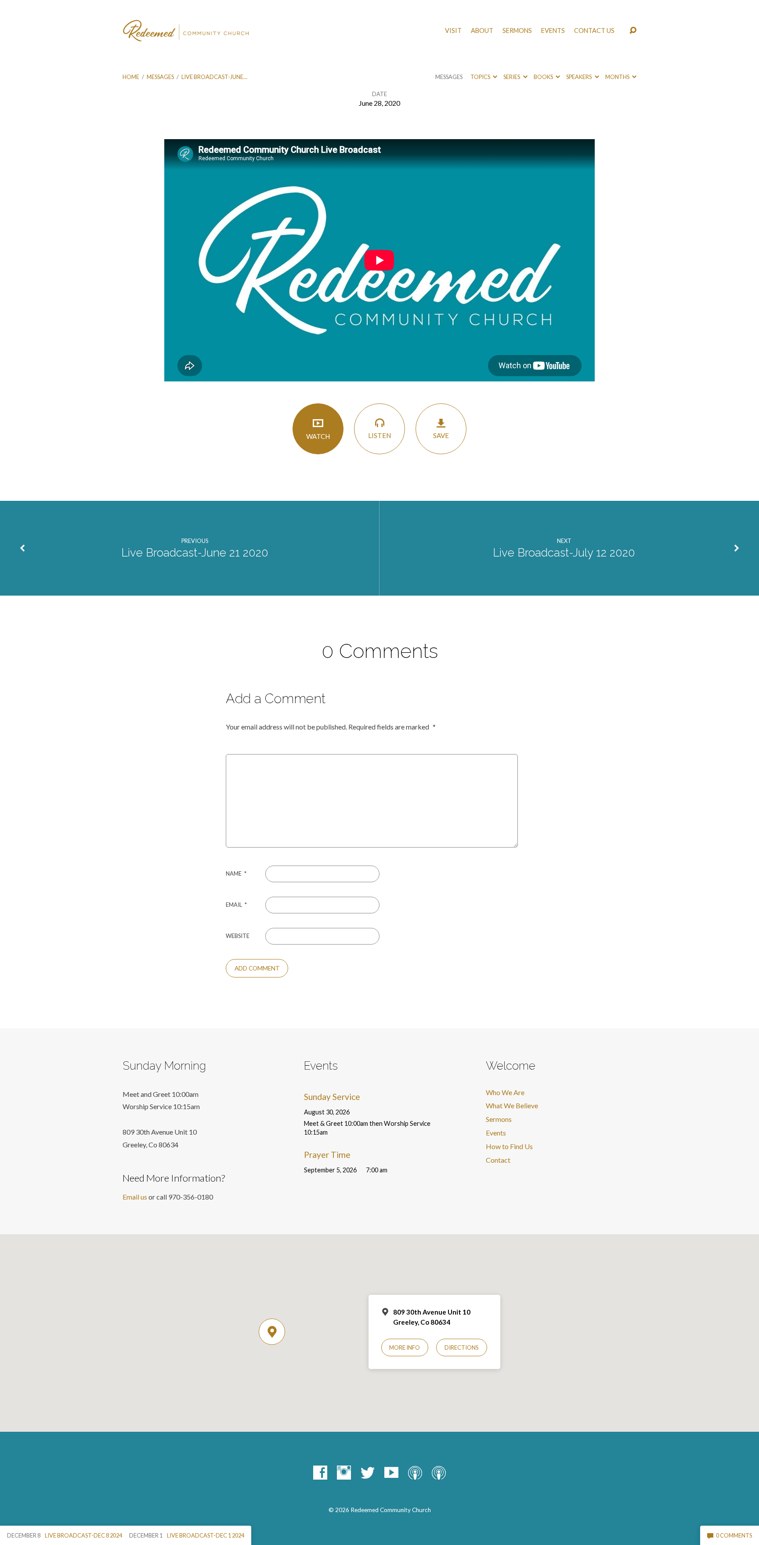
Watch (318, 436)
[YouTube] (391, 1473)
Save (441, 435)
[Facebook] (320, 1473)
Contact (498, 1160)
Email (236, 904)
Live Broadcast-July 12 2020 (564, 552)
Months (617, 76)
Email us (135, 1197)
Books (544, 76)
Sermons (517, 31)
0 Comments (733, 1535)
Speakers (579, 76)
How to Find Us (509, 1146)
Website (237, 935)
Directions (462, 1347)
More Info (404, 1347)
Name (236, 873)
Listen (379, 435)
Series (512, 76)
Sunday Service (332, 1097)
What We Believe (512, 1105)
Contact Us (594, 31)
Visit (453, 31)
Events (553, 31)
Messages (160, 76)
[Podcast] (415, 1473)
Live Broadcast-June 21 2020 (194, 552)
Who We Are (505, 1092)
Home (131, 76)
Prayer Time (327, 1155)
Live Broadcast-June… (214, 76)
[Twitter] (368, 1473)
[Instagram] (344, 1473)
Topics (480, 76)
